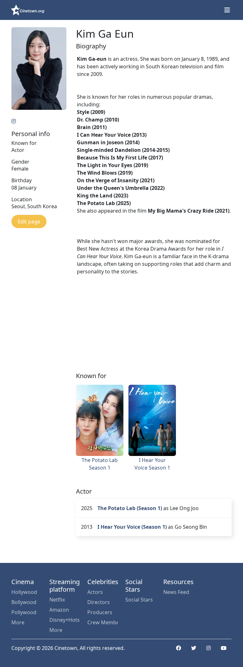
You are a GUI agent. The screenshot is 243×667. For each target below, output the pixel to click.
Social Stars (139, 599)
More (17, 622)
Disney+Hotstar (64, 619)
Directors (98, 602)
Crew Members (102, 622)
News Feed (176, 592)
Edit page (29, 221)
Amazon (59, 609)
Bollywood (23, 602)
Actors (95, 592)
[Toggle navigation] (227, 10)
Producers (99, 612)
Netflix (57, 599)
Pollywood (23, 612)
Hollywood (24, 592)
